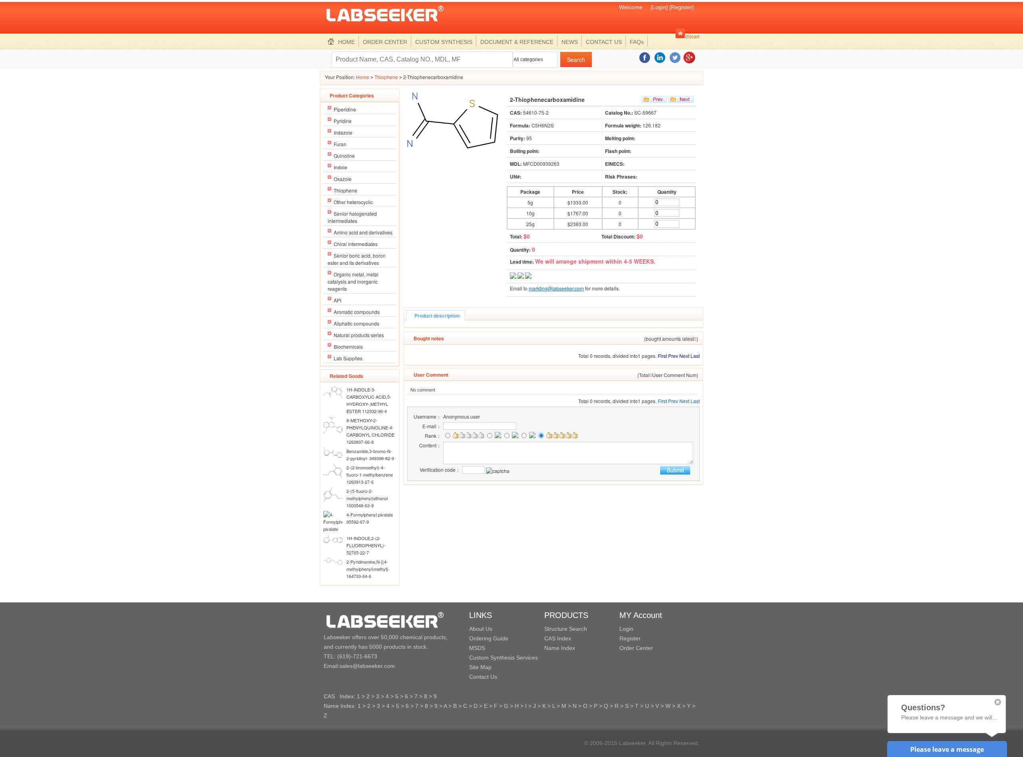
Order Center (636, 648)
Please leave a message (947, 749)
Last (695, 355)
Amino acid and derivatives (363, 232)
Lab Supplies (348, 358)
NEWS (569, 42)
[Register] (681, 7)
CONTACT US (604, 42)
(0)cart (692, 37)
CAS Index (557, 638)
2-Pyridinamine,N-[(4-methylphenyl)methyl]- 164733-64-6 (367, 568)
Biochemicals (348, 346)
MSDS (477, 648)
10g (530, 213)
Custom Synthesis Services (503, 657)
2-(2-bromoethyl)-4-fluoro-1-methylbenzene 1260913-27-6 (369, 474)
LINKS (480, 615)
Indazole (343, 132)
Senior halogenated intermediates (352, 217)
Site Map (480, 667)
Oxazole (343, 178)
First (662, 355)
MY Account (640, 615)
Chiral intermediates (356, 243)
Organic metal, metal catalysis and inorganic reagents (353, 281)
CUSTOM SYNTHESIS (443, 42)
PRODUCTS (566, 615)
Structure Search (565, 629)
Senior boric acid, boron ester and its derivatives (357, 259)
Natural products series (359, 335)
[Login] (659, 7)
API (337, 300)
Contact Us (483, 677)
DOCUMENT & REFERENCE (516, 42)
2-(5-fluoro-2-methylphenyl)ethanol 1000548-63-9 (367, 498)
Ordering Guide (488, 638)
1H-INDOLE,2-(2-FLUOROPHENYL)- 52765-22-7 (366, 545)
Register (630, 638)
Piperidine (345, 109)
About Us (480, 629)
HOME (346, 42)
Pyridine (343, 120)
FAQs (637, 42)
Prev (673, 355)
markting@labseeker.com (556, 288)
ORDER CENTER (385, 42)
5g (530, 202)
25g (530, 224)
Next (684, 355)
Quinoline (344, 155)
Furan (340, 144)
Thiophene (386, 77)
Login (626, 629)
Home (362, 77)
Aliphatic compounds (356, 323)
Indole (340, 167)
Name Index (559, 648)
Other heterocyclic (353, 202)
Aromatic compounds (357, 311)
